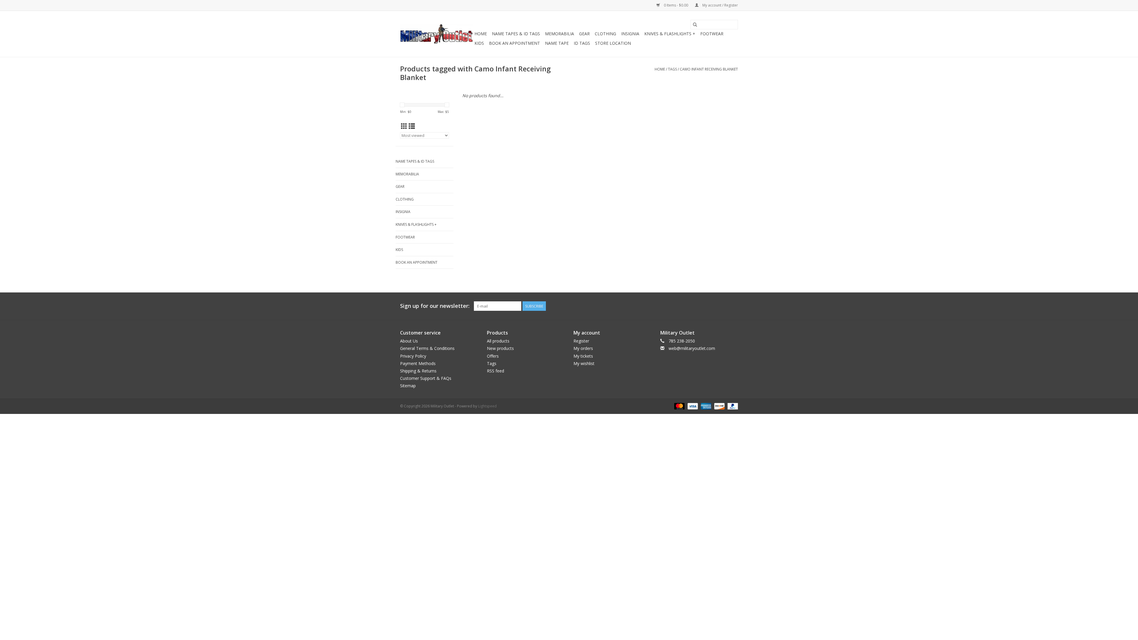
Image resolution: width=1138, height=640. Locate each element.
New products (500, 348)
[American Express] (705, 405)
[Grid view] (404, 126)
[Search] (695, 24)
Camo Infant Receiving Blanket (709, 69)
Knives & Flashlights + (669, 33)
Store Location (613, 43)
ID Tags (582, 43)
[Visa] (692, 405)
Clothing (605, 33)
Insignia (630, 33)
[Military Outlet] (436, 34)
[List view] (412, 126)
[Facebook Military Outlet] (712, 306)
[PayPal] (731, 405)
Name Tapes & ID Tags (516, 33)
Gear (584, 33)
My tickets (583, 356)
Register (581, 341)
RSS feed (495, 371)
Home (480, 33)
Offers (493, 356)
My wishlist (583, 363)
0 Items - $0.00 (676, 5)
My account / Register (719, 5)
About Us (409, 341)
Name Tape (557, 43)
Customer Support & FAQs (425, 378)
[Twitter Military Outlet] (722, 306)
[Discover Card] (718, 405)
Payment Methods (418, 363)
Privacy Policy (413, 356)
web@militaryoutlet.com (692, 348)
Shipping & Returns (418, 371)
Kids (479, 43)
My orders (583, 348)
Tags (672, 69)
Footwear (711, 33)
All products (498, 341)
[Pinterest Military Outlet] (733, 306)
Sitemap (408, 385)
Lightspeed (487, 406)
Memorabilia (559, 33)
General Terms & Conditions (427, 348)
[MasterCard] (678, 405)
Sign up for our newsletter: (434, 306)
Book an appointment (514, 43)
